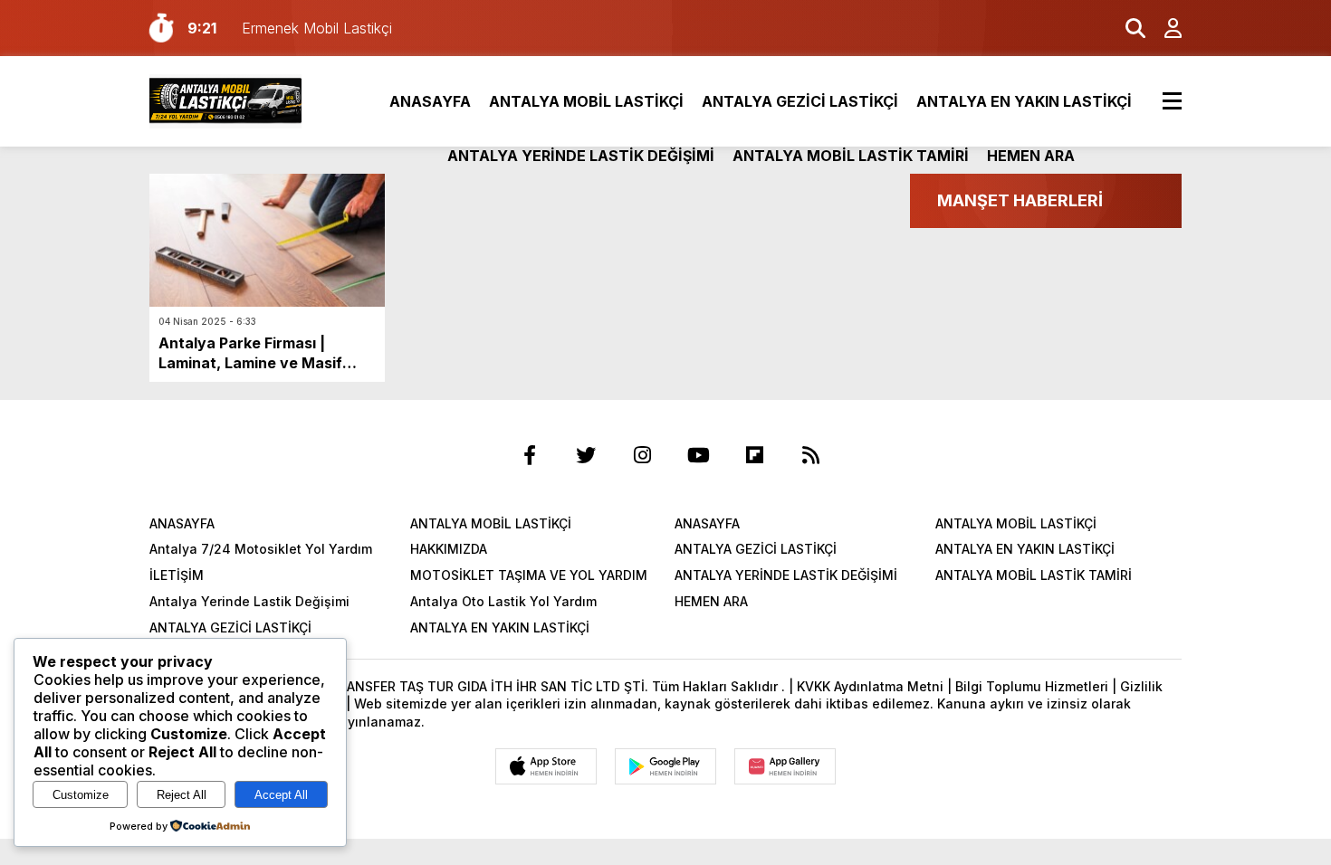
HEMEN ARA (1031, 156)
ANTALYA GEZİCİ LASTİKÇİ (800, 101)
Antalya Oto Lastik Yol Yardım (503, 601)
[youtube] (698, 455)
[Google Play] (665, 766)
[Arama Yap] (1127, 28)
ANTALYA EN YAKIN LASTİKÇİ (1024, 101)
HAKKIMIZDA (448, 548)
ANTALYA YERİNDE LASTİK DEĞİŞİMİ (580, 156)
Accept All (281, 795)
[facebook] (530, 455)
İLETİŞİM (176, 575)
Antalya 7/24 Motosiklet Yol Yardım (260, 548)
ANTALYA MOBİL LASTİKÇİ (586, 101)
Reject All (181, 795)
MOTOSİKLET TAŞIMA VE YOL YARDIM (528, 575)
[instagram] (642, 455)
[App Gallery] (785, 766)
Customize (81, 795)
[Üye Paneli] (1163, 28)
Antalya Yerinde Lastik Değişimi (249, 601)
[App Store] (546, 766)
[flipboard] (754, 455)
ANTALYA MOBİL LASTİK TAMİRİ (851, 156)
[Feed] (810, 455)
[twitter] (586, 455)
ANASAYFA (430, 101)
